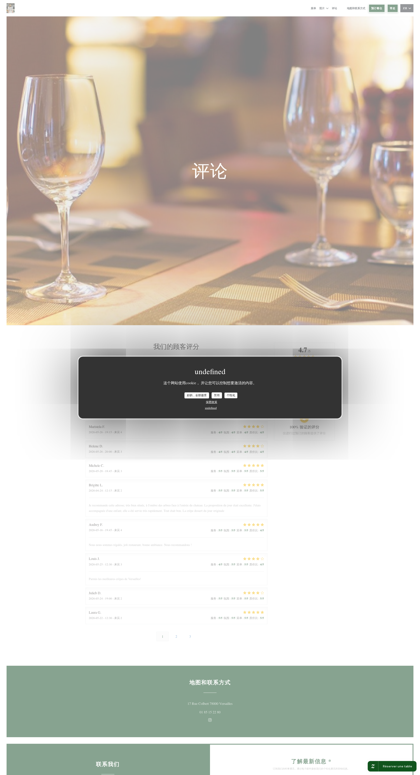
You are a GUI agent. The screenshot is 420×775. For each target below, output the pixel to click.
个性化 (231, 395)
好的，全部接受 (197, 395)
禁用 (217, 395)
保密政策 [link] (211, 402)
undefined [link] (211, 408)
